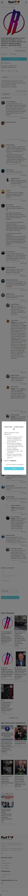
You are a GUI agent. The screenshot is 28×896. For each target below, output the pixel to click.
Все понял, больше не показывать (15, 464)
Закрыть (14, 468)
